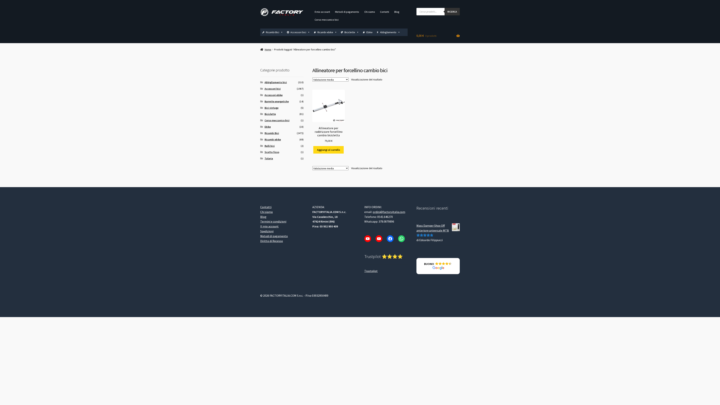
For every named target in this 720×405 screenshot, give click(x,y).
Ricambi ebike (325, 32)
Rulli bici (270, 146)
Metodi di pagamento (347, 12)
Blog (396, 12)
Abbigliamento (388, 32)
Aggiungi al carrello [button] (328, 150)
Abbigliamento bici (276, 82)
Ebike (369, 32)
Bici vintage (271, 108)
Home (268, 49)
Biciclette (349, 32)
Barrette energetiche (277, 101)
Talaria (269, 158)
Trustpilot (371, 271)
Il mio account (322, 12)
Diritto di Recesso (271, 241)
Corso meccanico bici (327, 19)
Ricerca (452, 11)
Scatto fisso (272, 152)
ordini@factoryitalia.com (389, 212)
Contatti (384, 12)
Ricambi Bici (272, 32)
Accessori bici (298, 32)
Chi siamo (369, 12)
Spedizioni (267, 231)
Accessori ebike (274, 95)
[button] (438, 266)
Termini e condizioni (273, 221)
